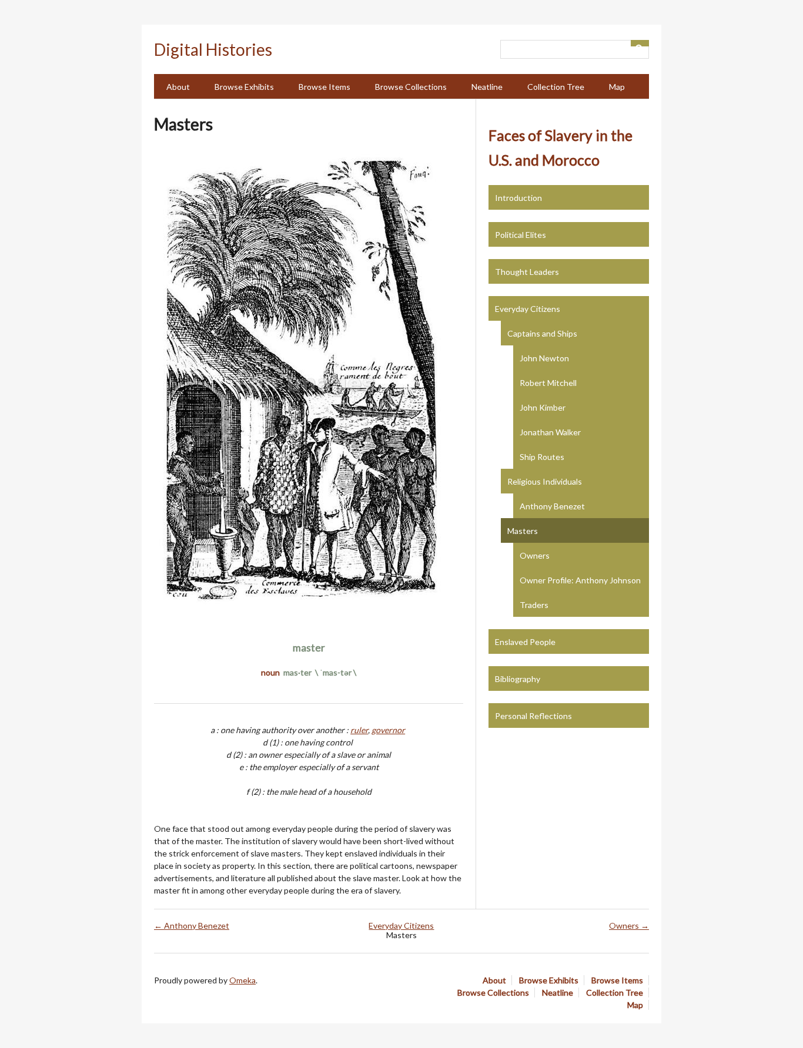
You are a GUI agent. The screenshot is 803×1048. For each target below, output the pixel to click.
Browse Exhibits (244, 87)
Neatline (487, 87)
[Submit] (640, 43)
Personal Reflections (533, 716)
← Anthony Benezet (191, 926)
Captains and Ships (542, 333)
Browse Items (324, 87)
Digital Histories (213, 49)
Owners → (629, 926)
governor (388, 730)
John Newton (544, 358)
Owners (535, 555)
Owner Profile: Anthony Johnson (580, 580)
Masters (522, 531)
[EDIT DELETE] (308, 384)
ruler (359, 730)
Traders (534, 605)
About (178, 87)
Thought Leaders (527, 272)
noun (270, 672)
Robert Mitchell (548, 383)
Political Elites (520, 235)
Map (617, 87)
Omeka (242, 980)
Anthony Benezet (552, 506)
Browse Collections (411, 87)
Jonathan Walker (550, 432)
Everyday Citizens (527, 309)
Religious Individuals (544, 481)
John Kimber (543, 407)
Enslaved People (525, 642)
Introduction (518, 198)
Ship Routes (542, 457)
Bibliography (517, 679)
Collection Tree (555, 87)
